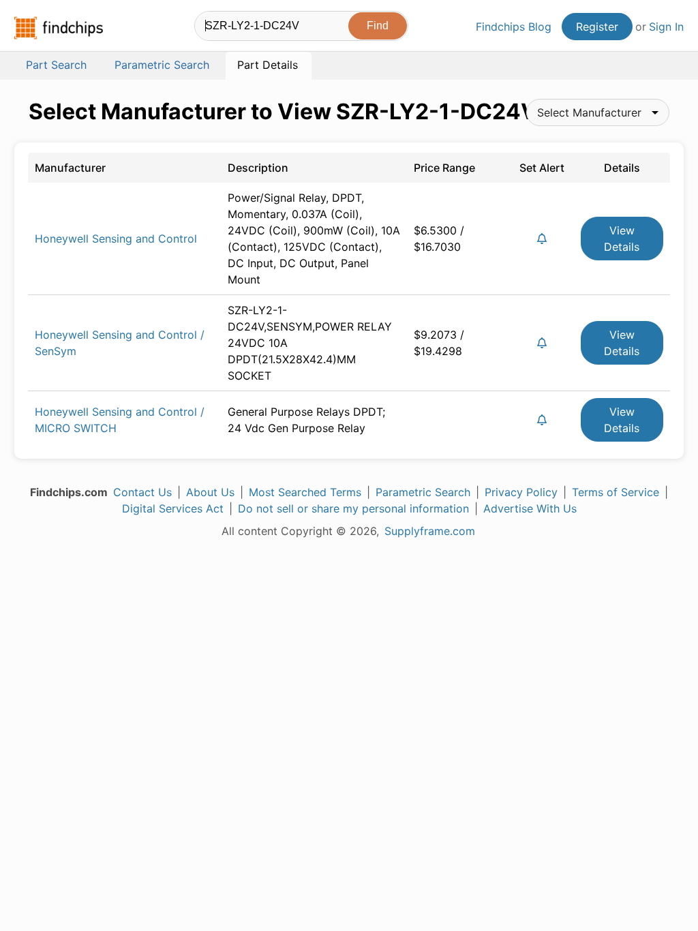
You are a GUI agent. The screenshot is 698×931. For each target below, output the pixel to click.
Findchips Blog (513, 26)
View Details (621, 239)
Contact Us (142, 492)
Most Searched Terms (305, 492)
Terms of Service (615, 492)
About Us (210, 492)
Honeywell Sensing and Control (116, 238)
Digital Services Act (173, 508)
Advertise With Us (530, 508)
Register (597, 26)
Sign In (666, 26)
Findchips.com (58, 28)
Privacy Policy (521, 492)
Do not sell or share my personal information (353, 508)
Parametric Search (423, 492)
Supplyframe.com (429, 531)
